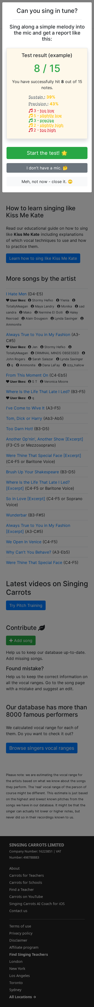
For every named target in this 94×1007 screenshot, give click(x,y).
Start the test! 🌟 (47, 153)
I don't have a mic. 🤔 (47, 167)
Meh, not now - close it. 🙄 (47, 181)
